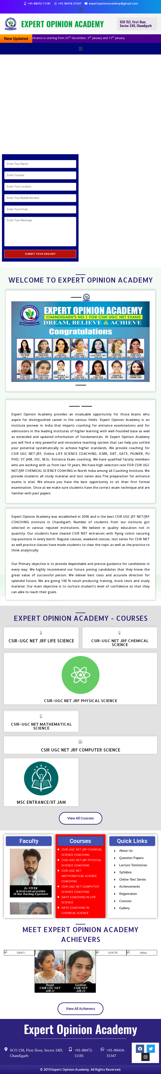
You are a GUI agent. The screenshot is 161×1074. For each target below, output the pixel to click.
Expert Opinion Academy (62, 23)
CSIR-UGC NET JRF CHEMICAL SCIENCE (120, 642)
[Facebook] (140, 1049)
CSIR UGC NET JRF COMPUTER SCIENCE (80, 749)
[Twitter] (151, 1049)
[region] (80, 103)
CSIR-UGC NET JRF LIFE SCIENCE (41, 640)
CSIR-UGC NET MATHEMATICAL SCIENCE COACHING (79, 866)
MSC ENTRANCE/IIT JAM (41, 802)
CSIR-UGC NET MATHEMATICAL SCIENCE (41, 726)
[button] (80, 9)
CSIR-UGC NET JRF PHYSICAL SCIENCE (80, 700)
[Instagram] (145, 1057)
